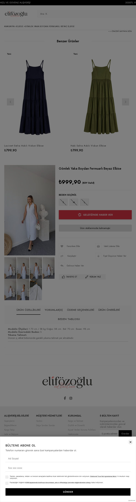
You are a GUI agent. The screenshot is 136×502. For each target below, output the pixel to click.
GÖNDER (68, 492)
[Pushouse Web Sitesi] (131, 500)
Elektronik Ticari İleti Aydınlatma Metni (103, 476)
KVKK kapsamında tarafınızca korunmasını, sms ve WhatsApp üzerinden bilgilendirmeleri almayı (58, 482)
